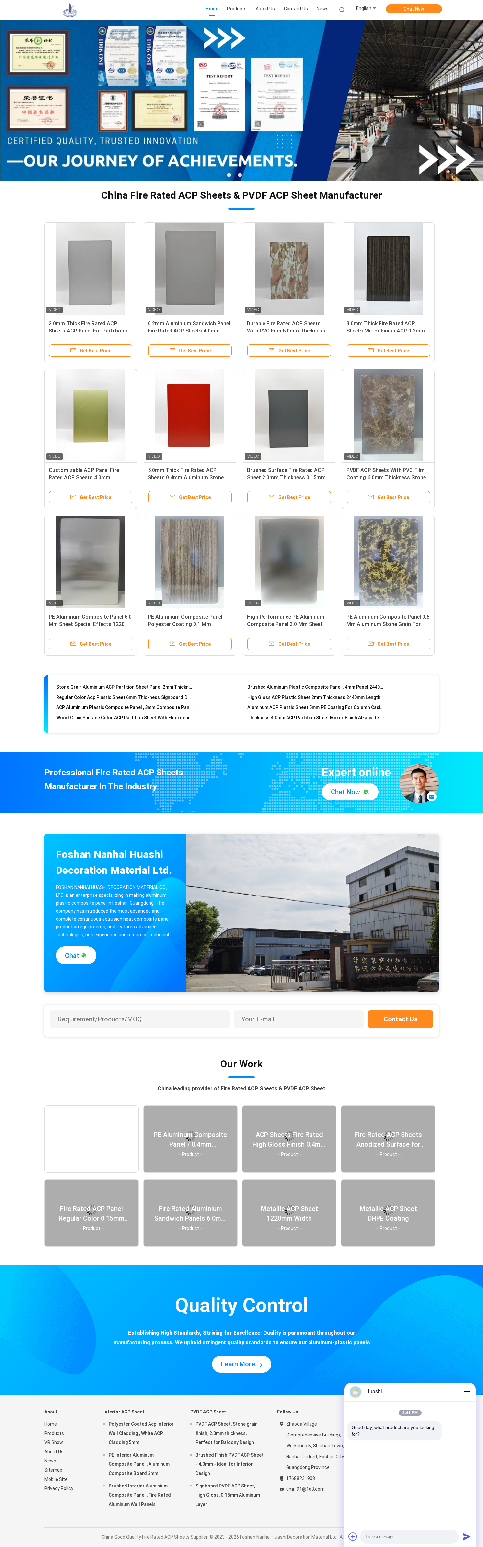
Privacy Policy (58, 1488)
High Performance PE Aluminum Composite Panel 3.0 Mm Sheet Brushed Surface (285, 624)
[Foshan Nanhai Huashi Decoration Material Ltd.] (70, 10)
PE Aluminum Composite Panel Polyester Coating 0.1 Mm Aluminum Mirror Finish (185, 624)
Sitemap (53, 1470)
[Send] (466, 1536)
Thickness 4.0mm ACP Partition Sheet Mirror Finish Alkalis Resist (315, 698)
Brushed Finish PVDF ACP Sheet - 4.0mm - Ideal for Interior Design (230, 1464)
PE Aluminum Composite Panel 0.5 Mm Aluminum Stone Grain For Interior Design (387, 624)
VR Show (53, 1442)
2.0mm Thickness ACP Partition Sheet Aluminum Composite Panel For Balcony (124, 719)
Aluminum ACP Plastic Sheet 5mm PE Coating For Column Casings (315, 688)
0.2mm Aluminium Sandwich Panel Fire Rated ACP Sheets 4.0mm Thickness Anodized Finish (189, 330)
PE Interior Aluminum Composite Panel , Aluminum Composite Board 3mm (139, 1464)
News (50, 1460)
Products (54, 1433)
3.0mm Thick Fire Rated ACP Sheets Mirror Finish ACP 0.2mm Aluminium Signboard (385, 330)
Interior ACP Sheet (124, 1411)
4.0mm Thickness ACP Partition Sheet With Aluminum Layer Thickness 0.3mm (124, 709)
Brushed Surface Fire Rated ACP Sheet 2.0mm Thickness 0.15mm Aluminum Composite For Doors (286, 477)
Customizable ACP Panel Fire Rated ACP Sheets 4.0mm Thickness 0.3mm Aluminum (84, 477)
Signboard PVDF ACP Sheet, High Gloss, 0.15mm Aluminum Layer (228, 1495)
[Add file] (352, 1536)
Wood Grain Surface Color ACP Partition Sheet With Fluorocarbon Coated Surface (124, 698)
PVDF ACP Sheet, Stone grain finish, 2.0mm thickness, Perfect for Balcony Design (227, 1433)
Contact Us (401, 1019)
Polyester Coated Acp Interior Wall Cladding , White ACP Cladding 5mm (141, 1433)
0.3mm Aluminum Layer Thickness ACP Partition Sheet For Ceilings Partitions (315, 709)
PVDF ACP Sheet (208, 1411)
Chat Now (414, 9)
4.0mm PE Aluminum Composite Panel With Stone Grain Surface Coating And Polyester (315, 719)
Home (50, 1424)
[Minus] (467, 1392)
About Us (54, 1451)
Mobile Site (56, 1479)
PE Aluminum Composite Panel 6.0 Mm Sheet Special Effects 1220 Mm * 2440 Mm (90, 624)
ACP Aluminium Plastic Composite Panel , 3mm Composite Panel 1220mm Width (124, 688)
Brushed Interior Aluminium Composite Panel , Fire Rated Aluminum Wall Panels (140, 1495)
